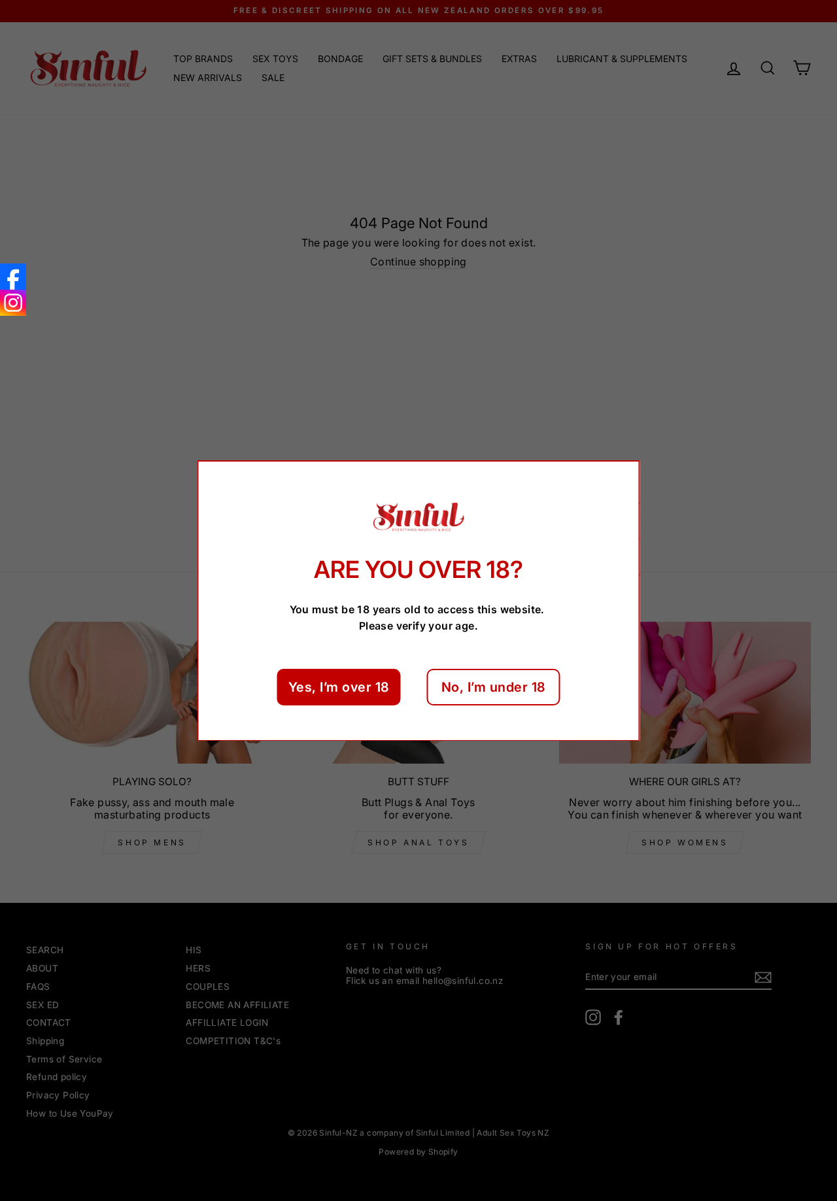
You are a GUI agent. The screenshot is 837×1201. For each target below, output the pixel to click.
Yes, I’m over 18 (339, 686)
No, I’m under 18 (493, 686)
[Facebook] (13, 276)
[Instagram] (13, 303)
